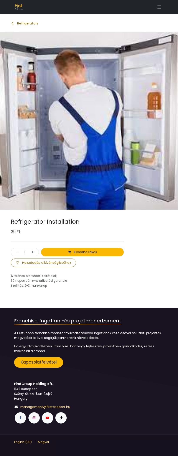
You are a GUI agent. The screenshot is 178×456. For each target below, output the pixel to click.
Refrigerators (27, 23)
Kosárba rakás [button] (85, 252)
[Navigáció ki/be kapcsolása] (159, 6)
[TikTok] (61, 418)
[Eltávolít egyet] (16, 252)
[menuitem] (23, 442)
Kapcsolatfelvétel (39, 362)
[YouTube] (47, 418)
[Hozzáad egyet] (34, 252)
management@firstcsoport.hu (45, 406)
